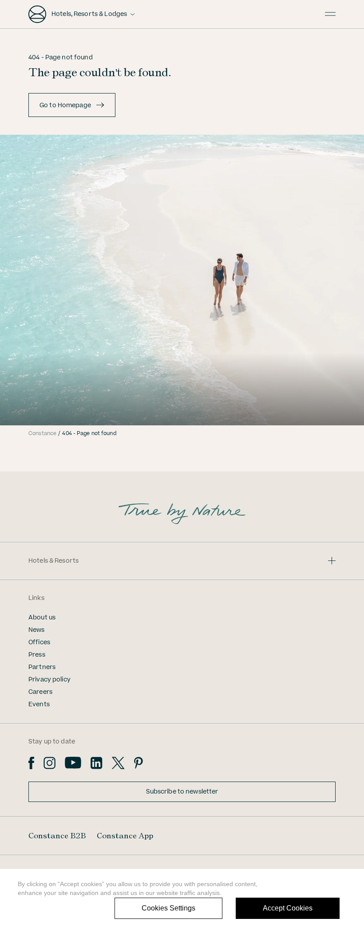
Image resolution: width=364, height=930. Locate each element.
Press (36, 654)
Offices (39, 642)
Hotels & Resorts (53, 560)
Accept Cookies (288, 908)
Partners (41, 667)
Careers (40, 692)
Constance (42, 433)
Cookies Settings (168, 908)
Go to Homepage (65, 105)
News (36, 630)
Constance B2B (57, 835)
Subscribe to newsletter (182, 791)
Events (39, 704)
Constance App (125, 835)
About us (41, 617)
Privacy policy (49, 679)
